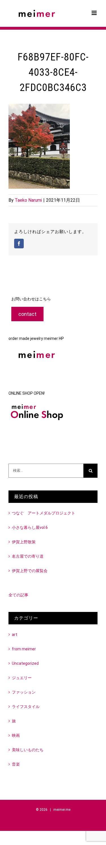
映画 (16, 735)
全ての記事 (18, 595)
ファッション (24, 692)
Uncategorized (25, 663)
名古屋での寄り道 (28, 556)
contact (27, 314)
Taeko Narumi (28, 200)
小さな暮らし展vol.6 (30, 527)
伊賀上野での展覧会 (29, 570)
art (14, 634)
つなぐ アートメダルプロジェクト (43, 513)
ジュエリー (22, 677)
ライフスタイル (26, 706)
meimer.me (61, 810)
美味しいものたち (28, 750)
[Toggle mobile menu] (95, 13)
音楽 (16, 764)
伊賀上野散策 (24, 542)
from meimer (24, 649)
